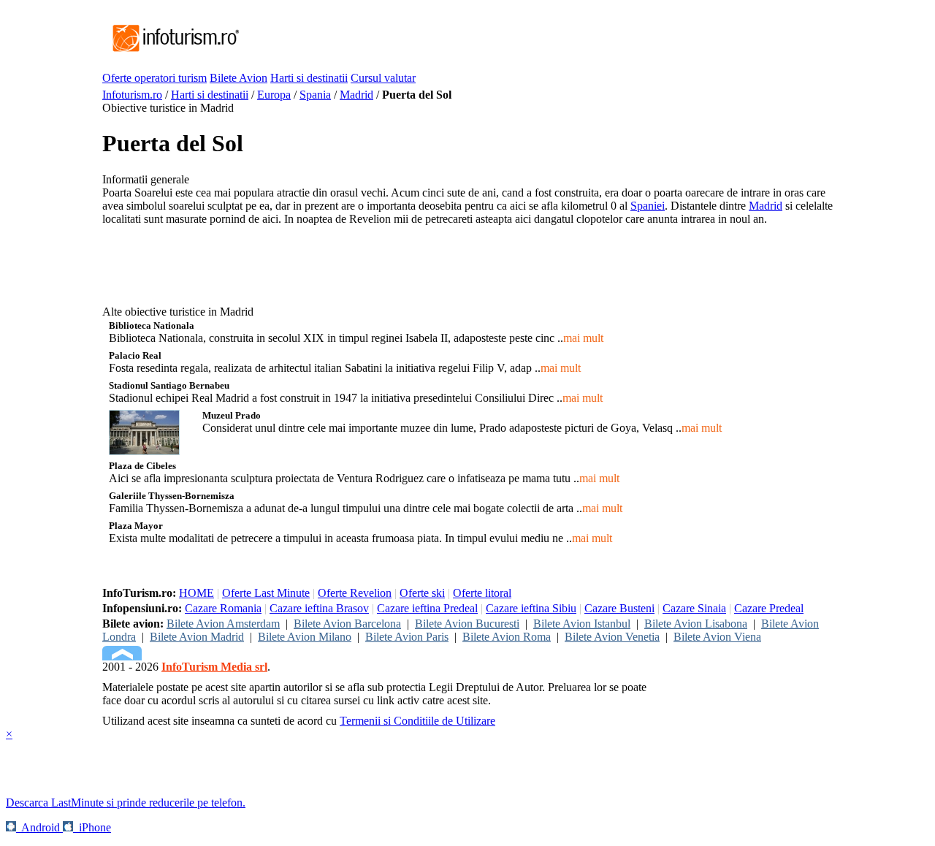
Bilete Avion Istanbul (581, 623)
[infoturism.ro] (171, 53)
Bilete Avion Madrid (197, 636)
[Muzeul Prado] (144, 451)
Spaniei (647, 205)
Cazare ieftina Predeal (427, 608)
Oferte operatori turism (154, 78)
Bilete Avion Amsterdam (223, 623)
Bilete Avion (238, 78)
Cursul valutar (383, 78)
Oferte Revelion (355, 593)
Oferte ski (422, 593)
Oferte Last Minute (266, 593)
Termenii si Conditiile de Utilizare (417, 720)
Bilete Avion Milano (304, 636)
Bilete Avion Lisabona (695, 623)
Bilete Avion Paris (407, 636)
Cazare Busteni (619, 608)
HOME (196, 593)
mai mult (583, 338)
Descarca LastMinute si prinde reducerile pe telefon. (125, 802)
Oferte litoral (482, 593)
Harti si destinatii (309, 78)
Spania (315, 94)
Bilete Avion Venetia (612, 636)
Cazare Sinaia (694, 608)
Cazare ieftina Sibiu (531, 608)
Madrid (356, 94)
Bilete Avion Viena (717, 636)
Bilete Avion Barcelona (347, 623)
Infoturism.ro (132, 94)
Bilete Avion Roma (506, 636)
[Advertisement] (507, 39)
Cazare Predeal (769, 608)
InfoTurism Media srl (214, 666)
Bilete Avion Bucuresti (467, 623)
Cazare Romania (223, 608)
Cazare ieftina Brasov (319, 608)
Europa (274, 94)
